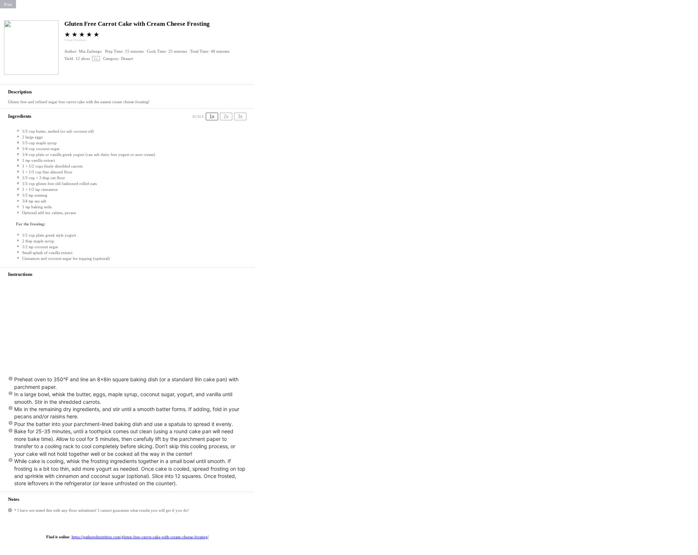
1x (211, 116)
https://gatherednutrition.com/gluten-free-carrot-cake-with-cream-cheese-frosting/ (140, 537)
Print (8, 4)
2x (226, 116)
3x (240, 116)
